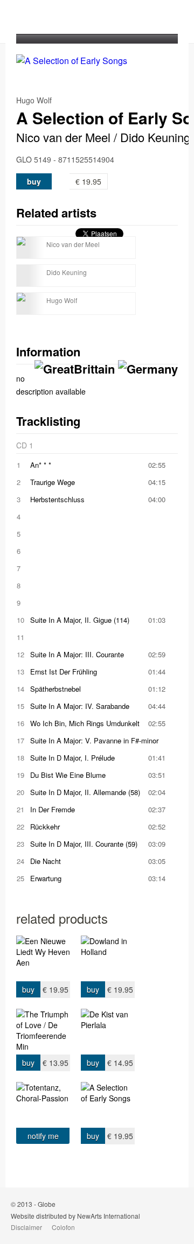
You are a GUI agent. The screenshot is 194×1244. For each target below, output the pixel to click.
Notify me (43, 1135)
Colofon (63, 1227)
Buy (34, 181)
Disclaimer (26, 1227)
